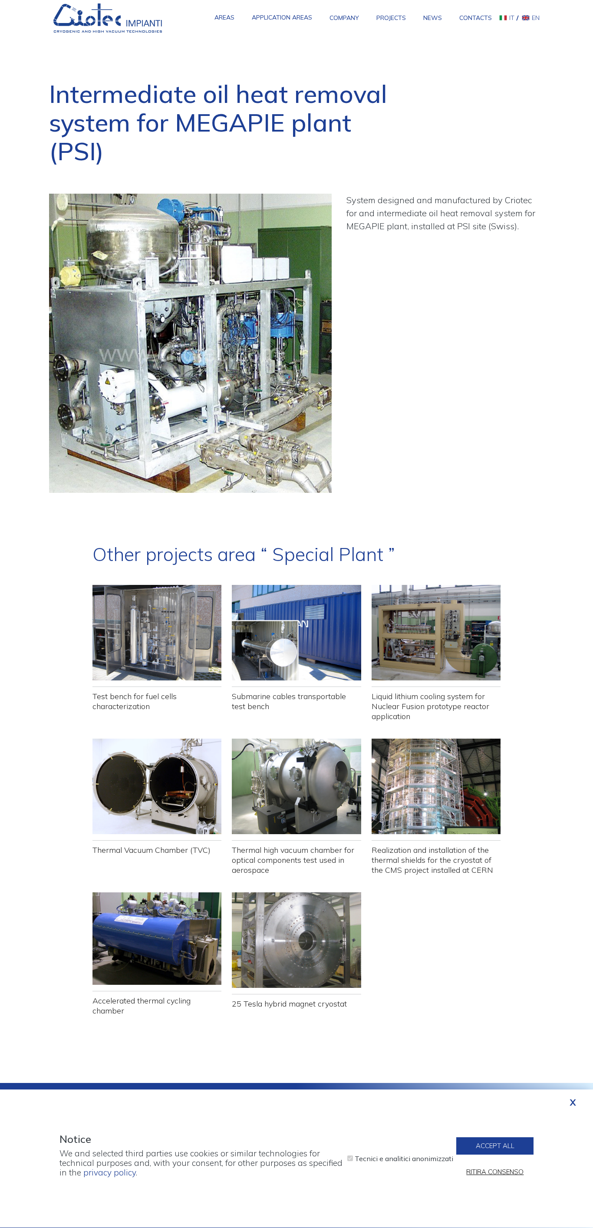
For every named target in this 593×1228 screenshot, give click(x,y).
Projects (391, 18)
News (432, 18)
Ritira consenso (495, 1172)
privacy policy (109, 1173)
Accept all (495, 1146)
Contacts (475, 18)
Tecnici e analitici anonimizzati (404, 1159)
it (511, 18)
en (536, 18)
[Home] (107, 17)
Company (344, 18)
